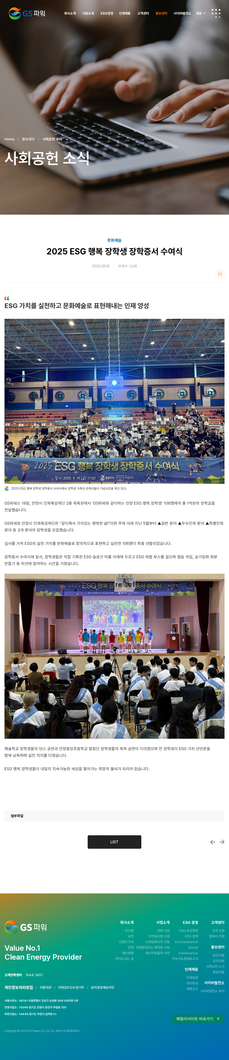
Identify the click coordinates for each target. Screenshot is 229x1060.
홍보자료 (219, 972)
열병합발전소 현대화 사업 (153, 948)
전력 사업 (163, 931)
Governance (188, 953)
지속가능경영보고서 (185, 959)
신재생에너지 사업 (158, 942)
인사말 (129, 931)
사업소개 (88, 13)
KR (199, 13)
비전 (131, 936)
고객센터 (143, 13)
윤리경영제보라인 (102, 988)
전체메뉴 (216, 13)
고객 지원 (218, 931)
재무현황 (128, 953)
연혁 (131, 948)
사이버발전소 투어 (212, 991)
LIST (114, 842)
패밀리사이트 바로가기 (194, 1018)
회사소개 (70, 13)
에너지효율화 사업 (158, 953)
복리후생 (192, 983)
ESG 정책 (191, 936)
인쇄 (220, 273)
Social (193, 948)
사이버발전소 (182, 13)
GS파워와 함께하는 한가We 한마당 (212, 842)
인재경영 (192, 978)
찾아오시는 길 (124, 959)
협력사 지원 (217, 936)
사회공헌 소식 (215, 967)
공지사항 (219, 961)
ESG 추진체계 (188, 931)
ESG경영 (107, 13)
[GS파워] (27, 13)
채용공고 (192, 989)
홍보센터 (161, 13)
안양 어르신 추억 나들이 (222, 842)
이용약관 (45, 988)
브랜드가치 (126, 942)
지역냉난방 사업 (159, 936)
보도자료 (219, 955)
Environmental (186, 942)
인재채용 (125, 13)
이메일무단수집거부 (71, 988)
